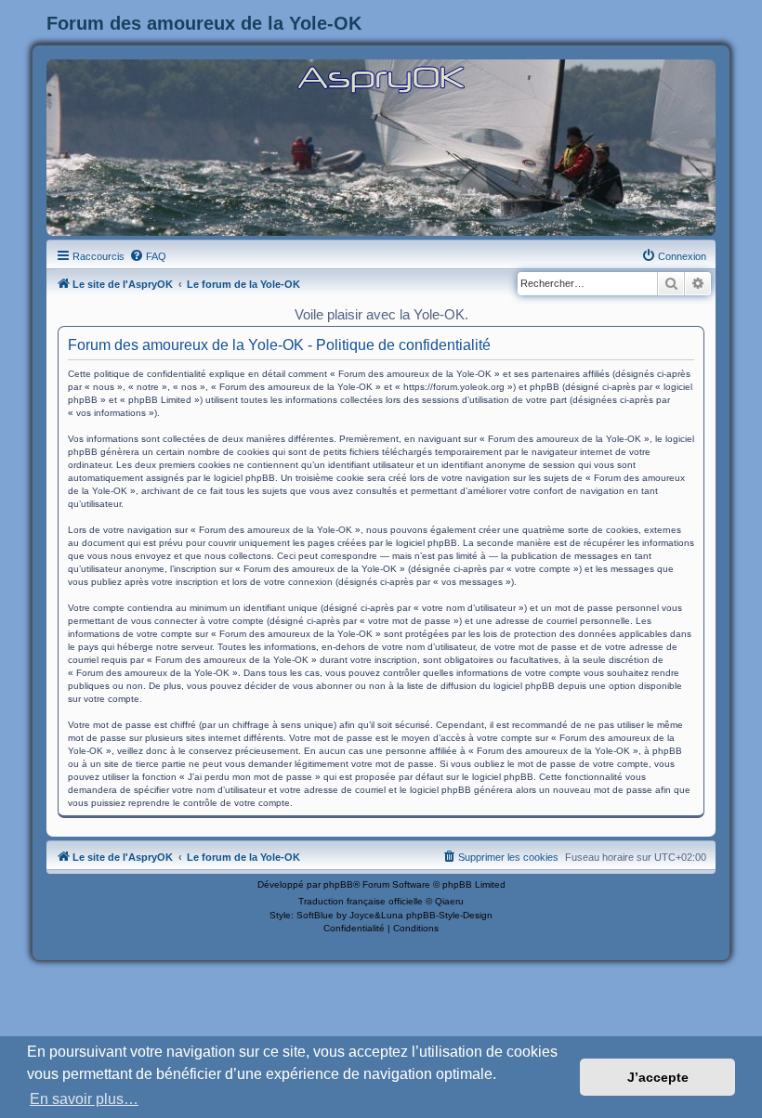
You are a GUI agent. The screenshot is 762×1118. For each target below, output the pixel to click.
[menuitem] (147, 256)
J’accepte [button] (658, 1077)
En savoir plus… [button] (84, 1099)
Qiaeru (449, 901)
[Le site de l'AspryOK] (381, 78)
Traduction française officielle (360, 901)
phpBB (338, 884)
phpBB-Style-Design (449, 915)
